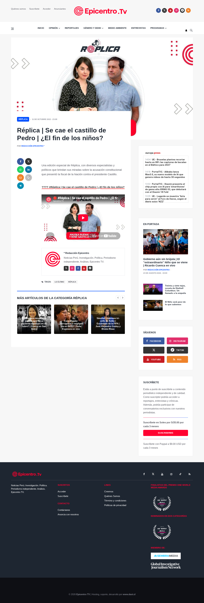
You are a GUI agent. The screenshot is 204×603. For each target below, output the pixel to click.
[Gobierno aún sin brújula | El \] (165, 242)
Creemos (108, 491)
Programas (157, 28)
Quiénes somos (18, 9)
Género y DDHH (92, 28)
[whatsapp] (20, 169)
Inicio (41, 28)
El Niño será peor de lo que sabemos (175, 303)
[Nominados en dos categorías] (162, 532)
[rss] (182, 10)
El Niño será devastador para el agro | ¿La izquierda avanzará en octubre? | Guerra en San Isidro (34, 323)
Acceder (47, 9)
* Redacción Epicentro (76, 253)
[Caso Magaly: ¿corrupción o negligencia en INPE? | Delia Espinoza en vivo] (71, 319)
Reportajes (72, 28)
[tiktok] (180, 474)
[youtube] (170, 10)
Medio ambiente (117, 28)
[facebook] (158, 10)
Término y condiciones (115, 500)
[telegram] (20, 185)
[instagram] (176, 10)
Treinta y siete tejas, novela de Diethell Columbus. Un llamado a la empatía (175, 289)
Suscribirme (165, 433)
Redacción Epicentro (32, 146)
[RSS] (189, 474)
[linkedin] (28, 169)
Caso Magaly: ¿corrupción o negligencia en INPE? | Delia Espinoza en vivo (71, 325)
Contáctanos (64, 510)
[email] (20, 177)
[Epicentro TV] (102, 11)
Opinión (53, 28)
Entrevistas (138, 28)
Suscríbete (34, 9)
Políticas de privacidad (115, 505)
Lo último (59, 282)
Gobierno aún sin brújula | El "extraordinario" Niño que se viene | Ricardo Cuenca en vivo (165, 262)
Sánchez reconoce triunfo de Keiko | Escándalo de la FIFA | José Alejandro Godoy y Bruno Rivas (108, 323)
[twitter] (164, 10)
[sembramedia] (166, 555)
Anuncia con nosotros (68, 514)
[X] (153, 350)
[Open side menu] (12, 28)
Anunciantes (60, 9)
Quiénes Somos (112, 496)
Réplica (23, 119)
